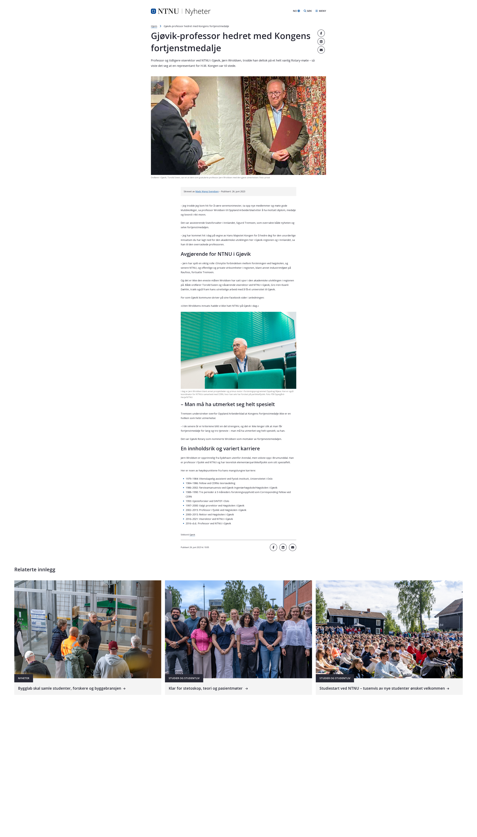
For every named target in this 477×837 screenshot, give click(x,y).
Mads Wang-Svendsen (207, 191)
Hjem (154, 26)
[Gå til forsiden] (181, 10)
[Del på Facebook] (321, 33)
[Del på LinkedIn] (321, 41)
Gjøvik (192, 534)
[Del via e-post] (321, 50)
